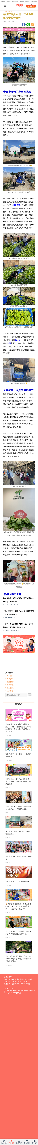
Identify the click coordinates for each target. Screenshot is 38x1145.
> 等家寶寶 (9, 676)
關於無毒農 (8, 977)
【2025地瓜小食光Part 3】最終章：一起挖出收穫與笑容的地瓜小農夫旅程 (18, 781)
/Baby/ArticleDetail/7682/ (11, 630)
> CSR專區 (9, 691)
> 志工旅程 (9, 688)
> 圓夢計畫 (9, 685)
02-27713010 (9, 988)
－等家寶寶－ (7, 11)
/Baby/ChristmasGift (9, 617)
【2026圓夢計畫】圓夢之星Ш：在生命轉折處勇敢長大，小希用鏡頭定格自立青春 (18, 958)
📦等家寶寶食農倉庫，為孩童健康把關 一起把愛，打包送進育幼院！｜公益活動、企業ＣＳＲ (18, 906)
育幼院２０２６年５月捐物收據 (17, 881)
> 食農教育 (9, 679)
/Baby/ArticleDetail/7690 (10, 605)
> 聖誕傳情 (9, 682)
